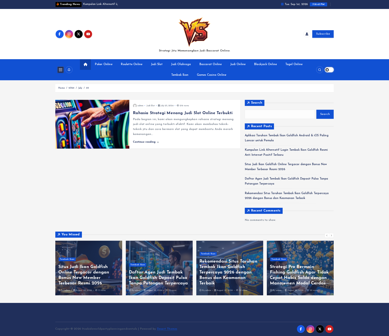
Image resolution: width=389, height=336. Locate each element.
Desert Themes (167, 329)
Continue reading (144, 142)
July (80, 88)
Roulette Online (131, 64)
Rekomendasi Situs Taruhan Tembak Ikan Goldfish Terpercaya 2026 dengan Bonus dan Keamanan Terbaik (228, 272)
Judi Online (238, 64)
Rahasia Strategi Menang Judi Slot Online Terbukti (182, 113)
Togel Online (294, 64)
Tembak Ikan (179, 75)
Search (256, 102)
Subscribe (323, 33)
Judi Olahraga (181, 64)
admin (140, 106)
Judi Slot (157, 64)
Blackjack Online (265, 64)
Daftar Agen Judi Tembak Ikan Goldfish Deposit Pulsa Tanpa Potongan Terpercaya (158, 277)
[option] (88, 268)
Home (61, 88)
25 (87, 88)
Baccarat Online (210, 64)
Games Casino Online (211, 75)
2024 (71, 88)
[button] (327, 235)
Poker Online (103, 64)
